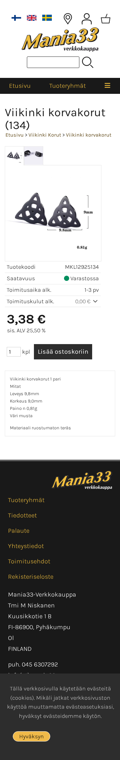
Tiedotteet (22, 515)
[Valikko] (107, 86)
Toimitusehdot (29, 561)
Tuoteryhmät (67, 85)
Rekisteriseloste (30, 576)
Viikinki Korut (44, 135)
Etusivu (20, 85)
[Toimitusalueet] (68, 18)
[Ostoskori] (105, 18)
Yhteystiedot (26, 546)
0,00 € (83, 301)
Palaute (18, 530)
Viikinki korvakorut (88, 135)
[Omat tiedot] (86, 18)
